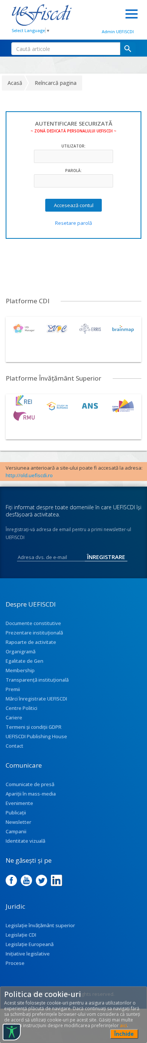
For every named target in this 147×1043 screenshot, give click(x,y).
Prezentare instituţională (34, 632)
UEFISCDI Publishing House (36, 736)
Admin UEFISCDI (118, 31)
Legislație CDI (21, 934)
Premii (13, 689)
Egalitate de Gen (24, 660)
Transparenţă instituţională (37, 679)
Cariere (14, 717)
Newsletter (18, 822)
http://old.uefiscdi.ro (29, 475)
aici (123, 1025)
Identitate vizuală (25, 840)
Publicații (16, 812)
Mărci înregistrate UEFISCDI (36, 698)
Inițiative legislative (28, 953)
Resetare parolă (73, 223)
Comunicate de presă (30, 784)
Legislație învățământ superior (40, 925)
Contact (14, 745)
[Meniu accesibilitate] (12, 1032)
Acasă (15, 82)
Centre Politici (21, 708)
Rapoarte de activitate (31, 642)
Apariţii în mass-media (31, 793)
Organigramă (20, 651)
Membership (20, 670)
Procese (15, 963)
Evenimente (19, 803)
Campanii (16, 831)
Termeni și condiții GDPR (33, 726)
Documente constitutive (33, 623)
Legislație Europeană (30, 944)
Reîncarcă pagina (56, 82)
